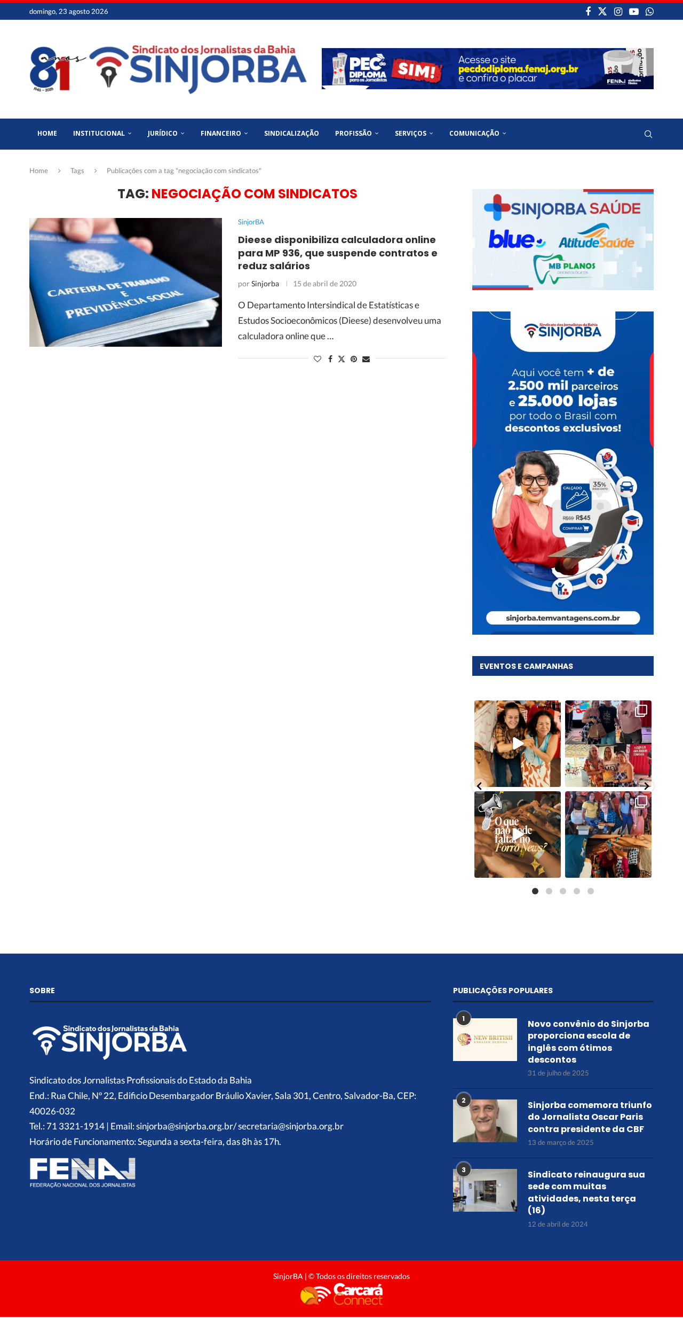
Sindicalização (291, 133)
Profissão (353, 133)
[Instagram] (618, 11)
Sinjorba (265, 283)
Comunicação (474, 133)
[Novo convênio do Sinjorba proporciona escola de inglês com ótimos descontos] (485, 1039)
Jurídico (163, 133)
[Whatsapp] (650, 11)
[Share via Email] (366, 358)
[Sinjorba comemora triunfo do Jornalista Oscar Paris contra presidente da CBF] (485, 1120)
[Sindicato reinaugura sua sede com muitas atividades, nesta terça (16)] (485, 1190)
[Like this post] (317, 358)
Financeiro (221, 133)
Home (47, 133)
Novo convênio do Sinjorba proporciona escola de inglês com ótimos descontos (588, 1042)
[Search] (648, 134)
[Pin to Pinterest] (354, 358)
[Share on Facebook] (330, 358)
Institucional (99, 133)
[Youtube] (634, 11)
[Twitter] (602, 11)
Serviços (410, 133)
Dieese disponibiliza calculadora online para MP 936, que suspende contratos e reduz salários (338, 252)
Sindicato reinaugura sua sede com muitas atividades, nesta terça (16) (586, 1192)
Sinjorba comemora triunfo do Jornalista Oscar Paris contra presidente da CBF (590, 1117)
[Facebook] (588, 11)
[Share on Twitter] (341, 358)
